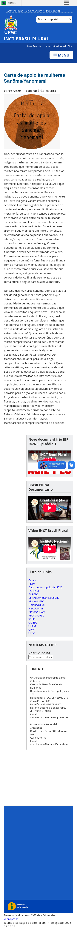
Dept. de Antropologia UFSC (45, 587)
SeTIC (32, 619)
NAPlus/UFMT (37, 605)
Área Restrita (34, 46)
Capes (32, 580)
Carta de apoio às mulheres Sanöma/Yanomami (34, 78)
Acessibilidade (15, 11)
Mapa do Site (53, 11)
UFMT (32, 629)
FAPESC (33, 594)
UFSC (31, 633)
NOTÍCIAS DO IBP (39, 653)
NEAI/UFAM (35, 608)
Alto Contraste (35, 11)
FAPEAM (33, 591)
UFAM (32, 626)
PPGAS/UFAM (36, 612)
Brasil (12, 3)
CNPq (31, 584)
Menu (63, 55)
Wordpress (11, 919)
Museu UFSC (36, 601)
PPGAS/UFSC (36, 615)
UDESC (32, 622)
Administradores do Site (58, 46)
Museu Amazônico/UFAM (43, 598)
